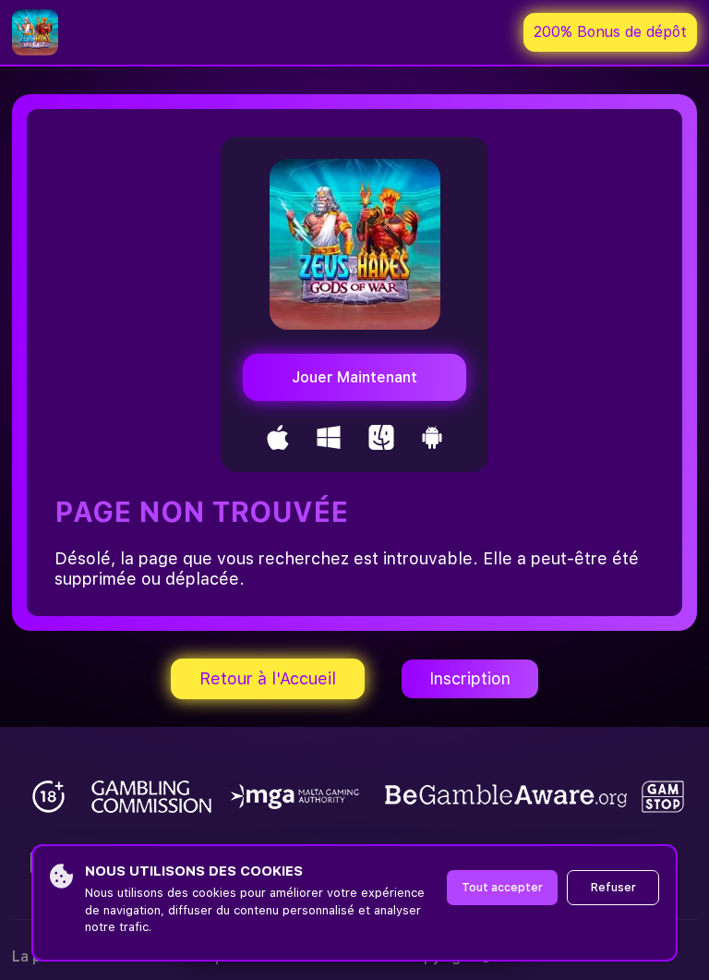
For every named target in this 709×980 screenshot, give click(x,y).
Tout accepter (502, 887)
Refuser (613, 887)
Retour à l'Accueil (267, 678)
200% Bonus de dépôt (610, 32)
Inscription (470, 678)
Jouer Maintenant (354, 377)
